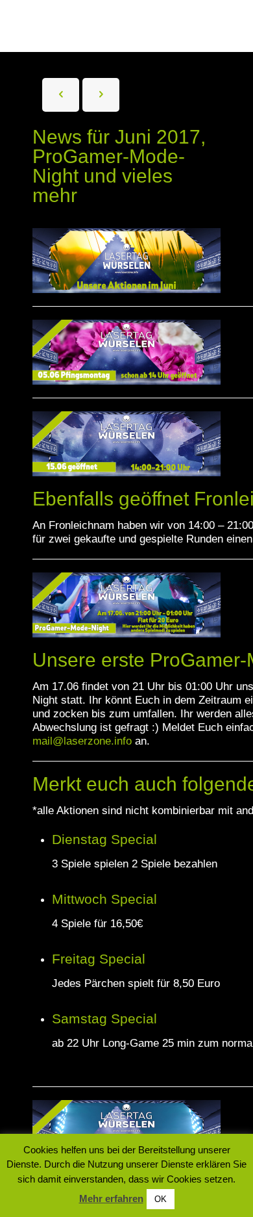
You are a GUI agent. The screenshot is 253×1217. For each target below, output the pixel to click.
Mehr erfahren (111, 1198)
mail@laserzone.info (82, 741)
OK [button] (160, 1199)
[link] (126, 352)
